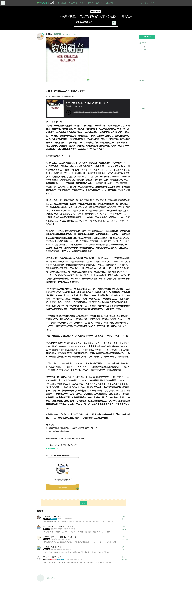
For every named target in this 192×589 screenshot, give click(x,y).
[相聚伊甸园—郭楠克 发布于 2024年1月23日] (39, 527)
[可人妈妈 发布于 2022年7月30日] (39, 558)
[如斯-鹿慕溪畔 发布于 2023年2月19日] (39, 548)
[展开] (114, 23)
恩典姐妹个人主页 (52, 448)
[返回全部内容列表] (3, 3)
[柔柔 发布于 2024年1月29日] (39, 517)
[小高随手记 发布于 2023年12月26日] (39, 538)
